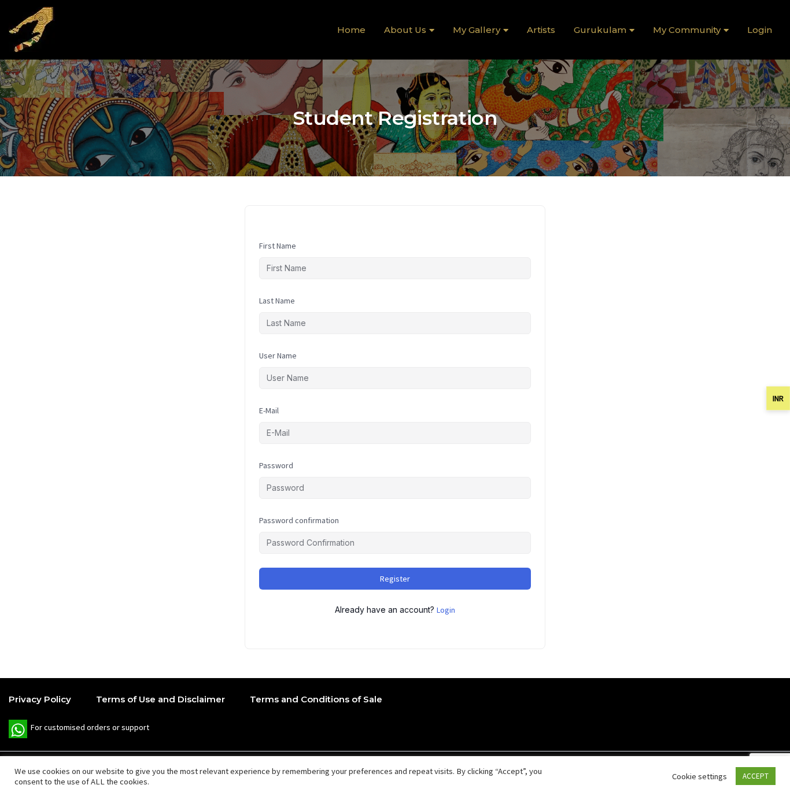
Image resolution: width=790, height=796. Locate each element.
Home (351, 29)
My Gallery (476, 29)
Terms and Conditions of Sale (316, 699)
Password (276, 465)
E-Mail (269, 410)
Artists (541, 29)
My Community (687, 29)
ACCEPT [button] (756, 776)
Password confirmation (299, 520)
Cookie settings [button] (699, 776)
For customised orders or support (79, 730)
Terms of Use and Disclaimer (160, 699)
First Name (277, 245)
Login (759, 29)
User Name (278, 355)
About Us (405, 29)
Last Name (277, 300)
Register (395, 578)
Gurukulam (600, 29)
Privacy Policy (40, 699)
